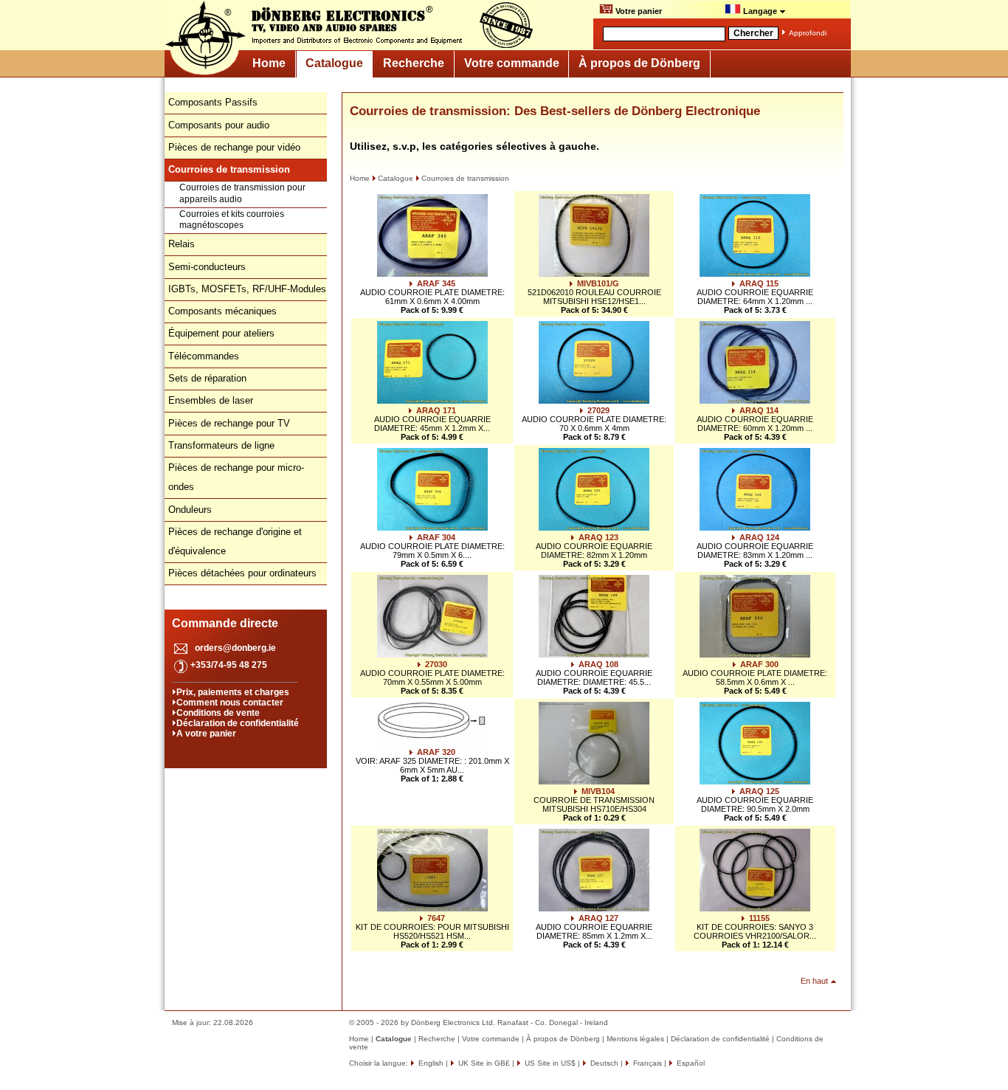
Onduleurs (190, 509)
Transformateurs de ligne (221, 445)
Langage (760, 11)
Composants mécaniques (222, 311)
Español (689, 1063)
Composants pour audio (218, 125)
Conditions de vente (218, 713)
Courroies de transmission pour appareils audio (242, 193)
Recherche (413, 63)
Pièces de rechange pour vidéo (234, 147)
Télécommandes (203, 356)
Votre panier (637, 11)
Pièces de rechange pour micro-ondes (236, 477)
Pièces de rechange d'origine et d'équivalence (235, 541)
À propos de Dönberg (639, 63)
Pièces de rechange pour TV (229, 423)
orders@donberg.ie (235, 648)
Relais (181, 243)
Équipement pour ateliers (221, 333)
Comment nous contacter (229, 702)
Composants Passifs (213, 102)
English (429, 1063)
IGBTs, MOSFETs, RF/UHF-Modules (247, 288)
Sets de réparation (207, 378)
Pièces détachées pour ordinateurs (242, 573)
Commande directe (225, 623)
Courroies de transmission (465, 178)
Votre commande (511, 63)
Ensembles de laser (210, 400)
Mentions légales (635, 1039)
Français (646, 1063)
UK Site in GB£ (484, 1063)
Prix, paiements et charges (232, 692)
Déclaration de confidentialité (237, 723)
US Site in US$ (550, 1063)
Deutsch (603, 1063)
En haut (814, 980)
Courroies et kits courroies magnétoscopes (231, 220)
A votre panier (206, 733)
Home (269, 63)
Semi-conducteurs (207, 266)
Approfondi (807, 33)
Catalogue (334, 63)
